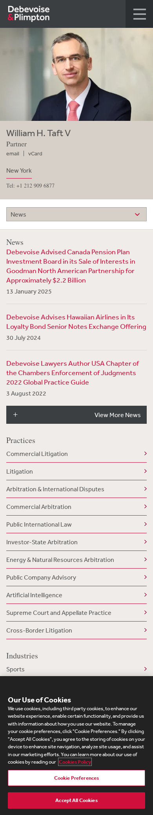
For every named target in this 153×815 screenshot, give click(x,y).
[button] (139, 14)
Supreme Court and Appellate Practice (58, 612)
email (12, 153)
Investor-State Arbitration (42, 542)
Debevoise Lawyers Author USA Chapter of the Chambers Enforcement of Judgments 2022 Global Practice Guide (72, 372)
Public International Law (39, 524)
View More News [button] (118, 415)
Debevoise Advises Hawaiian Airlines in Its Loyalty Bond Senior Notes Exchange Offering (76, 321)
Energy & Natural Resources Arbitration (60, 559)
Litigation (19, 471)
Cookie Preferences (76, 778)
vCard (35, 153)
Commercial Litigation (37, 454)
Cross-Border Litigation (39, 630)
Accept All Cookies (76, 800)
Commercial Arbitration (38, 507)
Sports (15, 669)
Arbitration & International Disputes (55, 489)
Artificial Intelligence (34, 595)
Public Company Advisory (41, 577)
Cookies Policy (75, 761)
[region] (76, 745)
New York (19, 170)
